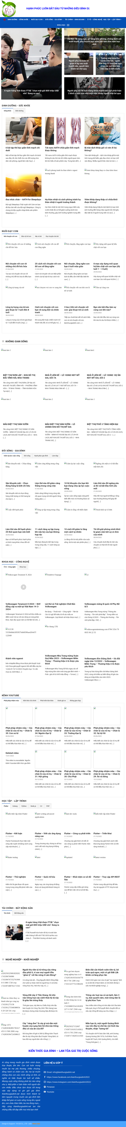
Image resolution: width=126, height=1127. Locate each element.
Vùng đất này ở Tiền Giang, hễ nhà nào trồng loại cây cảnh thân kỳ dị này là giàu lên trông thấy (41, 998)
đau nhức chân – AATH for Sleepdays (23, 199)
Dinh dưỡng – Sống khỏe (18, 19)
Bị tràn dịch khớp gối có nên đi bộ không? (101, 149)
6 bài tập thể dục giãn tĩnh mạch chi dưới (23, 149)
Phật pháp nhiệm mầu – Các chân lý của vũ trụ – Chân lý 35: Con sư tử (19, 730)
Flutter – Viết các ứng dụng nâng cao (48, 834)
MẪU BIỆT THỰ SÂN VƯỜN (15, 424)
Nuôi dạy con (36, 19)
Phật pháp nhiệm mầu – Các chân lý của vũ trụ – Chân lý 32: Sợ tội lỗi (107, 730)
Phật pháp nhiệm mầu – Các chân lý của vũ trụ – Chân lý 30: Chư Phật (77, 774)
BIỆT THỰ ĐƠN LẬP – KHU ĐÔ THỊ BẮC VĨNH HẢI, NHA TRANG (19, 376)
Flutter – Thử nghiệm (16, 877)
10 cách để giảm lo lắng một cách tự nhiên (75, 530)
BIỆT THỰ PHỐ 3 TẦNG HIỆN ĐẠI (102, 424)
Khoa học (61, 25)
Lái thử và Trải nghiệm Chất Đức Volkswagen (60, 605)
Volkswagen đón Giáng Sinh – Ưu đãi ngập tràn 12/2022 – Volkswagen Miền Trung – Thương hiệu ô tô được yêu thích (102, 662)
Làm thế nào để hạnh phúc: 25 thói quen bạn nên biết (19, 530)
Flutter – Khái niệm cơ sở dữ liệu (77, 878)
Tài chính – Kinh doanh (75, 19)
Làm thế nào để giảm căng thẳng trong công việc (47, 484)
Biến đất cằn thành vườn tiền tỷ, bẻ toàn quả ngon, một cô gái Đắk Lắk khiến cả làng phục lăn (102, 972)
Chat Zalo (36, 1124)
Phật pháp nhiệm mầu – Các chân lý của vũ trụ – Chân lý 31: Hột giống (48, 774)
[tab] (7, 110)
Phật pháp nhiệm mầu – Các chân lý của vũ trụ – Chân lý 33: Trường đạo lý (77, 730)
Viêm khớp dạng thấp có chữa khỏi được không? (101, 200)
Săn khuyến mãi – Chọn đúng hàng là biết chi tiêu (18, 484)
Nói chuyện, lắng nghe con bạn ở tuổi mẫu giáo (77, 265)
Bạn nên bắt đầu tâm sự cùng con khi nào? (105, 308)
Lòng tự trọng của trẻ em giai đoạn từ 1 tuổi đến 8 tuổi (17, 310)
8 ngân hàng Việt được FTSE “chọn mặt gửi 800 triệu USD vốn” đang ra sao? (31, 92)
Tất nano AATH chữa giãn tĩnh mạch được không (62, 149)
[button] (68, 25)
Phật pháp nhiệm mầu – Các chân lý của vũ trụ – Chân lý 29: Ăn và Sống (107, 774)
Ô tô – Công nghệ (94, 19)
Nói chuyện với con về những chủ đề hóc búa (16, 265)
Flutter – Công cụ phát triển (77, 833)
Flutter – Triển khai (103, 833)
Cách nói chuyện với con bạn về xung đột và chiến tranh (47, 310)
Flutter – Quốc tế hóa (45, 877)
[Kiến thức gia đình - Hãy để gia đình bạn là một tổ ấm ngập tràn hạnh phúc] (12, 8)
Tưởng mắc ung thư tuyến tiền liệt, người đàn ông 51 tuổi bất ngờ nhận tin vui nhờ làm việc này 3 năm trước (110, 63)
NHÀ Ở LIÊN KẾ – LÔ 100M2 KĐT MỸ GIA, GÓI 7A (62, 376)
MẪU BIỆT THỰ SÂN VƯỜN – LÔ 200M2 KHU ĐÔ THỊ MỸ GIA (60, 425)
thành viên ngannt (14, 658)
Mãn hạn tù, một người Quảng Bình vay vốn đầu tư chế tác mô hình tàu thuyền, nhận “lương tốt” (102, 1026)
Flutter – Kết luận (14, 833)
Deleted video (12, 753)
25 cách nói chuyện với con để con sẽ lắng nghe (48, 265)
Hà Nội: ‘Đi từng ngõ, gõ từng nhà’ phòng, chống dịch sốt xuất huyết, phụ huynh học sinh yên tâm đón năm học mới (94, 41)
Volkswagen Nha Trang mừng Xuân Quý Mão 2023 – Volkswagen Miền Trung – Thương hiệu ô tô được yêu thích (62, 660)
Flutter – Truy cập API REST (107, 877)
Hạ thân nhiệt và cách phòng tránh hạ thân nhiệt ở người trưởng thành (63, 200)
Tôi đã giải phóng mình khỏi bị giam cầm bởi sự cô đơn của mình (107, 532)
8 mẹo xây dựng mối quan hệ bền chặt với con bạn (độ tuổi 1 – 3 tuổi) (107, 266)
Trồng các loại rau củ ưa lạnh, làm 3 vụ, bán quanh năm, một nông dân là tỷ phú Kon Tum (103, 998)
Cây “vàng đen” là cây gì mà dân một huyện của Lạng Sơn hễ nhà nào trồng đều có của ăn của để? (40, 1026)
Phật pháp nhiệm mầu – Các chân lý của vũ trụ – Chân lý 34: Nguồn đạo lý (48, 730)
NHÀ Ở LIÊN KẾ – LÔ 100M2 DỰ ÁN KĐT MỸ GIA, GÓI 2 (103, 376)
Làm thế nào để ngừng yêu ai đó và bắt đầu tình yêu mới (106, 486)
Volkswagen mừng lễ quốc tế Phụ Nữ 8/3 (102, 605)
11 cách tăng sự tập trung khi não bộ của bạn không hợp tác (47, 532)
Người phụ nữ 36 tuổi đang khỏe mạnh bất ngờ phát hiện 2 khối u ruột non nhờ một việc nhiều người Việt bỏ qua (94, 92)
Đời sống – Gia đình (53, 19)
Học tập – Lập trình (111, 19)
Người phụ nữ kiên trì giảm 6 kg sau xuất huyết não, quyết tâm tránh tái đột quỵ (79, 65)
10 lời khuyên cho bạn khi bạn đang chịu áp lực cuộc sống (76, 486)
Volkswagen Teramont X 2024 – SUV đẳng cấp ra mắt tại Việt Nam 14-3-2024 (23, 606)
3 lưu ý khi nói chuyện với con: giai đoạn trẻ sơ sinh (76, 308)
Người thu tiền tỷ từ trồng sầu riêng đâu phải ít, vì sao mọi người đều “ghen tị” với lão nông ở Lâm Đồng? (39, 972)
